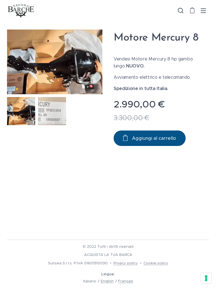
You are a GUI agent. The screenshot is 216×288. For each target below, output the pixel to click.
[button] (180, 10)
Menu (203, 10)
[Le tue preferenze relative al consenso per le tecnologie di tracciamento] (206, 278)
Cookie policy (155, 263)
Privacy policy (125, 263)
